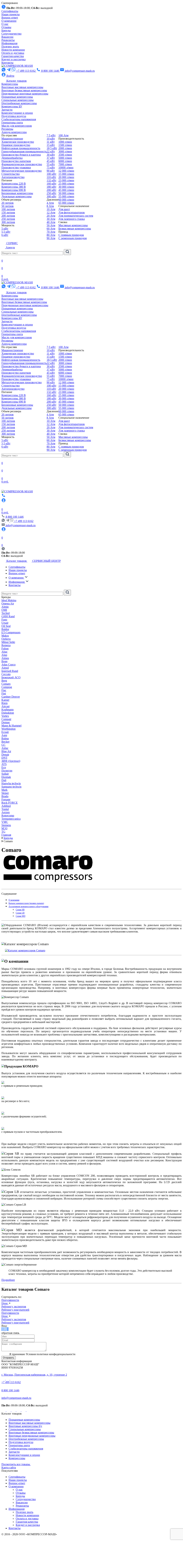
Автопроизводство (12, 177)
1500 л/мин (65, 145)
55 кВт (51, 164)
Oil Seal (6, 626)
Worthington (8, 728)
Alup (4, 654)
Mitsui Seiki (8, 642)
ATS (4, 764)
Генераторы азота (19, 1445)
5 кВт (4, 228)
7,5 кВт (51, 135)
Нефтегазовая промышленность (20, 148)
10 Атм (51, 209)
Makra (5, 635)
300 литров (8, 222)
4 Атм (50, 202)
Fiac (3, 690)
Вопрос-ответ (9, 17)
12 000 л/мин (66, 170)
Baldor (5, 629)
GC (3, 744)
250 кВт (51, 193)
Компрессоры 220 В (13, 183)
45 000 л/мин (66, 190)
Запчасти (7, 109)
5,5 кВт (5, 231)
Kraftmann (7, 709)
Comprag (6, 687)
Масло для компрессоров (16, 125)
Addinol (6, 805)
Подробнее (8, 1279)
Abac (4, 651)
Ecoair (5, 732)
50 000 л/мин (66, 193)
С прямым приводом (71, 234)
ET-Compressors (10, 632)
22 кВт (51, 151)
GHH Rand (8, 616)
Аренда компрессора (14, 132)
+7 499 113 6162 (23, 521)
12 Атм (51, 212)
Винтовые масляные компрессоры (22, 87)
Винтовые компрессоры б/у (25, 1426)
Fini (3, 693)
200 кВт (51, 190)
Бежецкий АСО (11, 677)
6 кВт (4, 234)
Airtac (4, 748)
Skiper (5, 793)
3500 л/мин (65, 154)
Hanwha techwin (11, 783)
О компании (8, 20)
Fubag (5, 648)
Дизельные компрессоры (16, 196)
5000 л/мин (65, 157)
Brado (4, 796)
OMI (4, 609)
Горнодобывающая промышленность (24, 151)
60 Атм (51, 228)
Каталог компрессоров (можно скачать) (26, 903)
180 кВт (51, 186)
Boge (4, 661)
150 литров (8, 212)
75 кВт (51, 167)
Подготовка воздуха (13, 116)
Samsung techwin (11, 786)
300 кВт (51, 196)
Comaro (6, 683)
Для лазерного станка (71, 218)
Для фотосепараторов (71, 212)
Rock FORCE (9, 802)
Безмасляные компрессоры (74, 228)
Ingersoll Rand (9, 670)
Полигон (6, 770)
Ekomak (6, 776)
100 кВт (51, 173)
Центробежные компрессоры (19, 103)
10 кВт (51, 138)
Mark (4, 789)
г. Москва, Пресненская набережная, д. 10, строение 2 (34, 1374)
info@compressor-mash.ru (16, 1397)
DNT (4, 757)
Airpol (5, 667)
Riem (4, 703)
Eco (3, 767)
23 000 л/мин (66, 180)
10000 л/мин (65, 167)
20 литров (7, 202)
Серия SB (20, 909)
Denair (5, 754)
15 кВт (51, 145)
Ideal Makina (8, 600)
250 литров (8, 218)
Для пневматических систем (75, 215)
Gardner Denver (10, 696)
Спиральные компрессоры (17, 100)
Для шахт (64, 209)
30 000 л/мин (66, 186)
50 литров (7, 206)
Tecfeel (5, 613)
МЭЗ (4, 828)
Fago (4, 619)
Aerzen (5, 812)
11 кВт (51, 141)
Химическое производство (17, 141)
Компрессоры (9, 83)
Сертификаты (9, 11)
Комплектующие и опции (17, 112)
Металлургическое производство (21, 170)
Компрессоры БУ (11, 106)
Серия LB (20, 913)
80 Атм (51, 234)
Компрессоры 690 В (13, 190)
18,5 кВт (52, 148)
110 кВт (51, 177)
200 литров (8, 215)
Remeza (6, 645)
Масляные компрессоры (73, 225)
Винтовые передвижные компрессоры (32, 1435)
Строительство (10, 173)
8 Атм (50, 206)
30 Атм (51, 218)
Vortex (5, 715)
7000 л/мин (65, 164)
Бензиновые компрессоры (17, 193)
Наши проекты (10, 14)
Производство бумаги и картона (21, 154)
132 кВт (51, 180)
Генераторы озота (12, 122)
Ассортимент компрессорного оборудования (28, 906)
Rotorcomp (7, 815)
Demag (5, 722)
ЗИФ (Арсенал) (10, 760)
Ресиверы (7, 128)
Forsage (5, 799)
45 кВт (51, 161)
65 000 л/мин (66, 202)
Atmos (5, 658)
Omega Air (7, 603)
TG (3, 831)
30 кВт (51, 154)
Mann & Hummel (11, 725)
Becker (5, 741)
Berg (4, 680)
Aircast (5, 706)
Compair (6, 719)
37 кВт (51, 157)
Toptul (5, 809)
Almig (5, 606)
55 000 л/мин (66, 196)
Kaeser (5, 699)
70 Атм (51, 231)
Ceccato (6, 674)
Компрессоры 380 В (13, 186)
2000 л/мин (65, 148)
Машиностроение (12, 138)
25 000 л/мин (66, 183)
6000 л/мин (65, 161)
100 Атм (63, 135)
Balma (5, 738)
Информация (9, 43)
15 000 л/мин (66, 173)
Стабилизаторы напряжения (18, 119)
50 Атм (51, 225)
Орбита (6, 638)
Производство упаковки (16, 167)
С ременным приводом (72, 238)
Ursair (4, 622)
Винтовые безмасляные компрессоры (24, 90)
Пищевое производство (15, 145)
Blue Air (6, 751)
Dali (3, 780)
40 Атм (51, 222)
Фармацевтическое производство (21, 164)
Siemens (6, 825)
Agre (4, 735)
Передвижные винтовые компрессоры (24, 93)
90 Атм (51, 238)
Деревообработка (12, 157)
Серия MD (20, 916)
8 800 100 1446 (10, 1390)
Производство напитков (16, 161)
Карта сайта (8, 1467)
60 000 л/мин (66, 199)
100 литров (8, 209)
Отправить (8, 1357)
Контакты (7, 62)
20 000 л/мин (66, 177)
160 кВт (51, 183)
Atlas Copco (8, 664)
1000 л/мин (65, 141)
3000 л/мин (65, 151)
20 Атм (51, 215)
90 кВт (51, 170)
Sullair (5, 773)
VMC (4, 821)
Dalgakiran (7, 712)
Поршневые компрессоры (17, 96)
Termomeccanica (11, 818)
